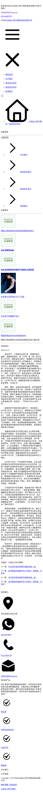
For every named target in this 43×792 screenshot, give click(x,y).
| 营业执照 (13, 785)
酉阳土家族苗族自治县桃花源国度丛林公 (17, 231)
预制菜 (3, 765)
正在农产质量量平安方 (10, 316)
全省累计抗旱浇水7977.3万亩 (12, 297)
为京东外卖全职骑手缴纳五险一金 (22, 567)
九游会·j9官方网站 (8, 789)
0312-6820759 (6, 16)
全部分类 (5, 137)
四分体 (3, 712)
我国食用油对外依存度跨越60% (13, 336)
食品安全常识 (14, 124)
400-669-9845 (6, 635)
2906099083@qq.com (9, 12)
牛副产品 (4, 748)
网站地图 (4, 785)
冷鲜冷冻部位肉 (7, 730)
